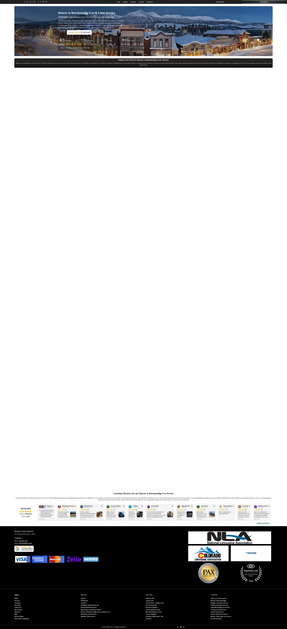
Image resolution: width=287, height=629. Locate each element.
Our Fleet (141, 2)
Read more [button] (42, 519)
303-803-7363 (220, 2)
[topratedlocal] (251, 553)
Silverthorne (240, 406)
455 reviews (28, 514)
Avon (111, 406)
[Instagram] (184, 627)
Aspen (111, 391)
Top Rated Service (27, 549)
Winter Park (240, 391)
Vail (47, 391)
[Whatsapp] (178, 627)
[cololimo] (208, 553)
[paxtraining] (208, 573)
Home (118, 2)
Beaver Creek (175, 391)
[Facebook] (181, 627)
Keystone (47, 406)
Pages (16, 595)
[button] (79, 418)
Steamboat (175, 406)
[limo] (230, 537)
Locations (133, 2)
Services (125, 2)
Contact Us (150, 2)
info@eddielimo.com (25, 543)
